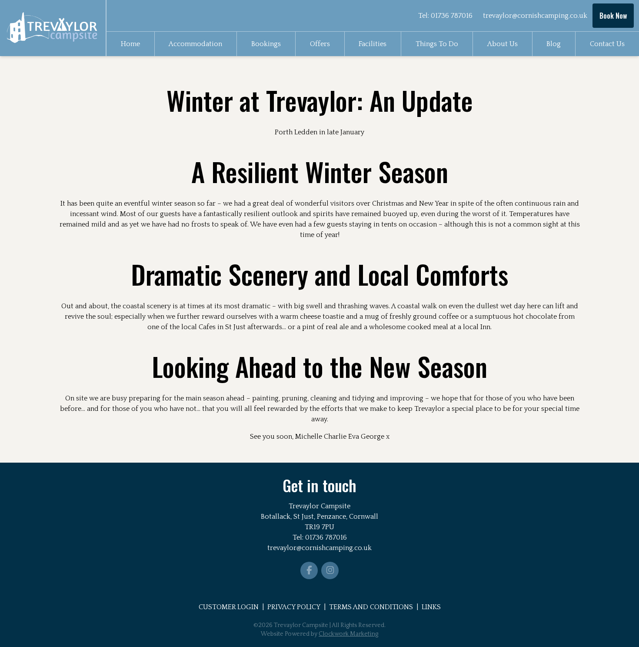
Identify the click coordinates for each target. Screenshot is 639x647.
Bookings (266, 44)
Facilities (372, 44)
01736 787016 (452, 16)
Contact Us (607, 44)
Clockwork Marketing (348, 633)
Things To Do (437, 44)
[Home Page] (53, 27)
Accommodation (195, 44)
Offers (320, 44)
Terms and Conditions (371, 607)
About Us (502, 44)
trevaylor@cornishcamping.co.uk (535, 16)
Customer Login (229, 607)
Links (431, 607)
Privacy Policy (293, 607)
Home (130, 44)
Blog (553, 44)
